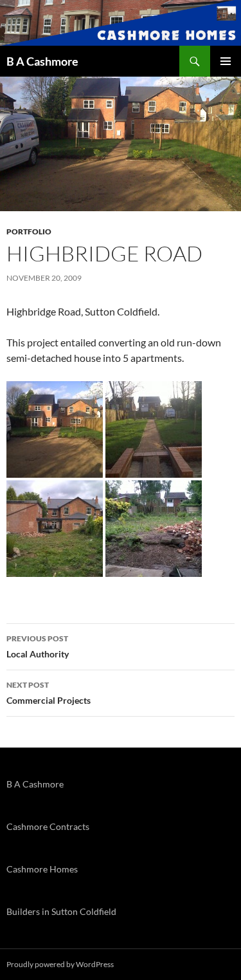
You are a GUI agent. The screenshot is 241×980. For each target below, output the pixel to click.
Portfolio (28, 231)
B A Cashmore (42, 61)
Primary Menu (225, 61)
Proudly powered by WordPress (60, 964)
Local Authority (37, 646)
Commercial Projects (48, 693)
